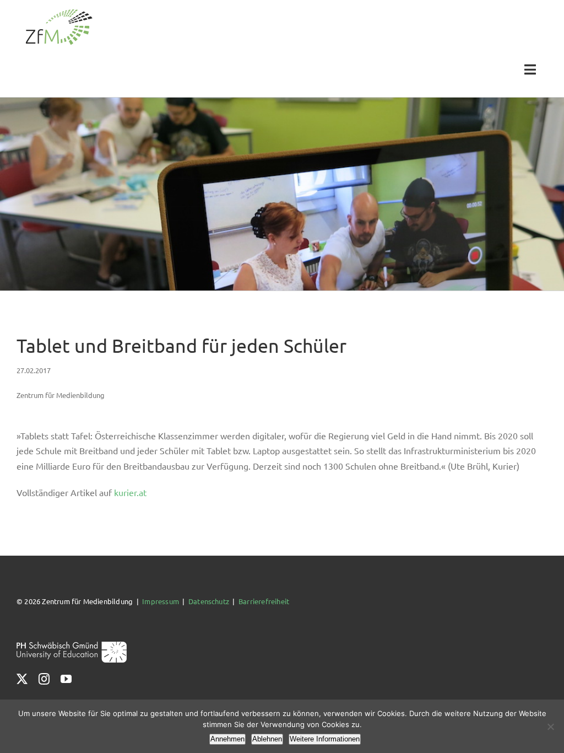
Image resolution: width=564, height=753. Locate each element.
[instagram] (44, 679)
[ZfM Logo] (59, 12)
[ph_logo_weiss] (72, 645)
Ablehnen (267, 739)
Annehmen (227, 739)
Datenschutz (208, 601)
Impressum (160, 601)
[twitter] (22, 679)
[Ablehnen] (550, 726)
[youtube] (66, 679)
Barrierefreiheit (263, 601)
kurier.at (130, 492)
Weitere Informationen (325, 739)
